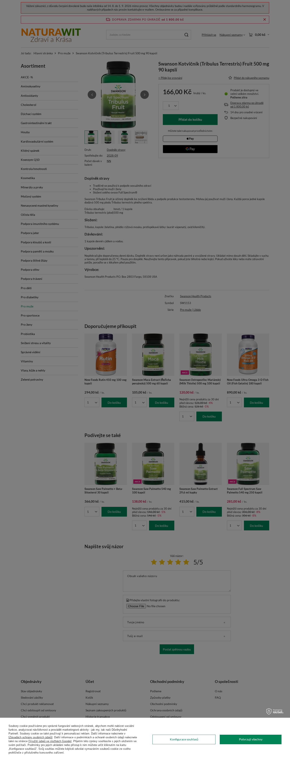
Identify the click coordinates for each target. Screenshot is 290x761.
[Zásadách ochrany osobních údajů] (30, 737)
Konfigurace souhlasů (184, 739)
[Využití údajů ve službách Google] (50, 741)
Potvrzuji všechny (250, 739)
